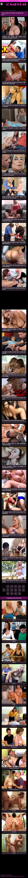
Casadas (14, 810)
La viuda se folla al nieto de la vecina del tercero (14, 352)
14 (11, 593)
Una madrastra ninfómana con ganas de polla (14, 398)
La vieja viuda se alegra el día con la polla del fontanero (14, 243)
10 (15, 590)
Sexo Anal (14, 831)
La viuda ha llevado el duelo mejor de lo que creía (14, 558)
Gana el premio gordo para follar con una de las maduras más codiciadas (14, 60)
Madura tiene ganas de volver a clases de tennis (14, 581)
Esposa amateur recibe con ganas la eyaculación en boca (14, 467)
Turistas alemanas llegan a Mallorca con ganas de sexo (14, 329)
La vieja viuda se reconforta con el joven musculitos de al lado (14, 174)
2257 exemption (20, 876)
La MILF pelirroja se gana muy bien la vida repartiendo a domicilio (14, 83)
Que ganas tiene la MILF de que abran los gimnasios (14, 512)
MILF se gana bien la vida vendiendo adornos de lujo (14, 444)
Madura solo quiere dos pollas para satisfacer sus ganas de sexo (14, 37)
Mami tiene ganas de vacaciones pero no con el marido (14, 266)
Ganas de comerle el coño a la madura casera (14, 128)
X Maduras (3, 10)
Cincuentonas (14, 747)
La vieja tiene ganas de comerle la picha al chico (14, 288)
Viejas (14, 704)
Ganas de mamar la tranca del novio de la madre (14, 151)
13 (7, 593)
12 (23, 590)
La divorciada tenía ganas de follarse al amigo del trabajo (14, 220)
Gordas (14, 853)
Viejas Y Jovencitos (14, 789)
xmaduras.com (9, 875)
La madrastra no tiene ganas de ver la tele (13, 420)
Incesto (14, 683)
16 (19, 593)
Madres (14, 662)
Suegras (14, 641)
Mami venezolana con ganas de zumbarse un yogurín (14, 105)
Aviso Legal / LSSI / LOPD (6, 876)
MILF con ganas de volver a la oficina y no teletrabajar (14, 535)
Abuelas (14, 619)
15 (15, 593)
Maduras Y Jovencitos (14, 768)
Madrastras (14, 725)
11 (19, 590)
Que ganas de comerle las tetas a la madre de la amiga (14, 375)
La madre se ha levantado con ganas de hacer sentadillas (14, 489)
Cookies (14, 876)
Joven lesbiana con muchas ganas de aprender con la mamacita (14, 197)
